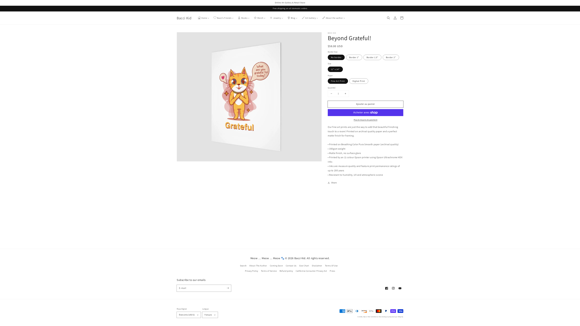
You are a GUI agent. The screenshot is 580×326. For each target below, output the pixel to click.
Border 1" (354, 57)
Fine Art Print (338, 81)
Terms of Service (269, 271)
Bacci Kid (366, 317)
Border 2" (391, 57)
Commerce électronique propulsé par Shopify (387, 317)
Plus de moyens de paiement (365, 120)
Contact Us (291, 265)
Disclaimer (317, 265)
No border (336, 57)
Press (332, 271)
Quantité (331, 87)
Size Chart (304, 265)
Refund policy (286, 271)
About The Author (258, 265)
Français (208, 314)
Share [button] (334, 182)
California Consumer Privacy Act (311, 271)
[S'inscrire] (227, 288)
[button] (388, 18)
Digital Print (359, 81)
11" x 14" (335, 69)
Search (243, 265)
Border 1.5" (372, 57)
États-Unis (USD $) (187, 314)
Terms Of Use (331, 265)
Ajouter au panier (365, 103)
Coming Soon (276, 265)
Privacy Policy (251, 271)
